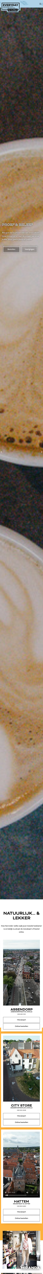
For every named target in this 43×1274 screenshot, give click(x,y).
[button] (40, 4)
